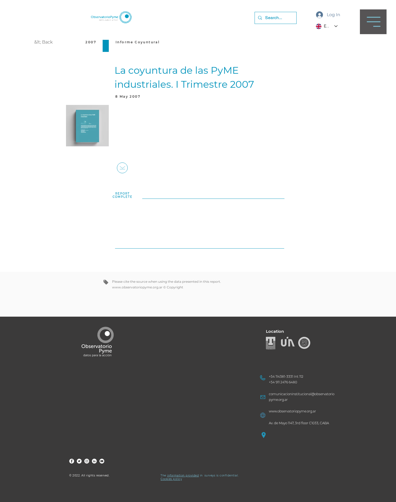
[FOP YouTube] (101, 461)
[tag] (105, 282)
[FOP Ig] (86, 461)
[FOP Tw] (79, 461)
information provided (183, 475)
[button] (373, 21)
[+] (122, 167)
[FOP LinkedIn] (94, 461)
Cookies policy (171, 479)
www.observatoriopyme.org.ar (137, 287)
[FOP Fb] (71, 461)
